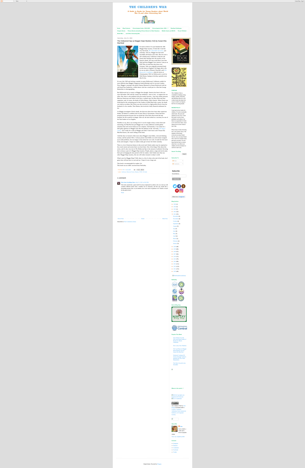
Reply (122, 192)
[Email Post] (134, 169)
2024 (174, 206)
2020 (174, 246)
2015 (174, 259)
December (176, 216)
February (175, 241)
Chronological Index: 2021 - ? (160, 28)
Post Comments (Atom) (130, 221)
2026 (174, 204)
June (174, 231)
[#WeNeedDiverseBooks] (179, 275)
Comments (176, 164)
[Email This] (137, 169)
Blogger (159, 464)
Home (118, 28)
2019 (174, 249)
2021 (174, 214)
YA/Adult (145, 172)
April (174, 236)
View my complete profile (178, 436)
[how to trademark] (177, 398)
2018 (174, 251)
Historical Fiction (130, 172)
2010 (174, 271)
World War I (120, 33)
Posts (175, 160)
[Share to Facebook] (142, 169)
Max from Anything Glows (128, 182)
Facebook (175, 450)
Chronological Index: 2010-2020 (141, 28)
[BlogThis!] (139, 169)
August (175, 226)
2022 (174, 211)
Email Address (175, 173)
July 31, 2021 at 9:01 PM (142, 182)
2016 (174, 256)
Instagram (175, 443)
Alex (181, 426)
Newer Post (121, 218)
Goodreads (176, 447)
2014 (174, 261)
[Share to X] (140, 169)
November (176, 218)
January (175, 243)
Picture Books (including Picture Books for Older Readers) (143, 31)
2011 (174, 269)
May (174, 233)
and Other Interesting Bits (133, 33)
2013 (174, 264)
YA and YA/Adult (182, 31)
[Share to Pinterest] (143, 169)
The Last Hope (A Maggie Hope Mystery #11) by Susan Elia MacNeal (179, 350)
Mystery (137, 172)
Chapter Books (121, 31)
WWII (140, 172)
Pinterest (175, 445)
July (174, 228)
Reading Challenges (176, 28)
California (123, 172)
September (176, 223)
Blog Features (126, 28)
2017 (174, 254)
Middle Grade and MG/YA (168, 31)
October (175, 221)
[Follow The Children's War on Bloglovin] (178, 197)
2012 (174, 266)
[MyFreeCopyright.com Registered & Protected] (179, 397)
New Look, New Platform (179, 345)
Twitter (175, 452)
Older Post (165, 218)
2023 (174, 209)
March (175, 238)
